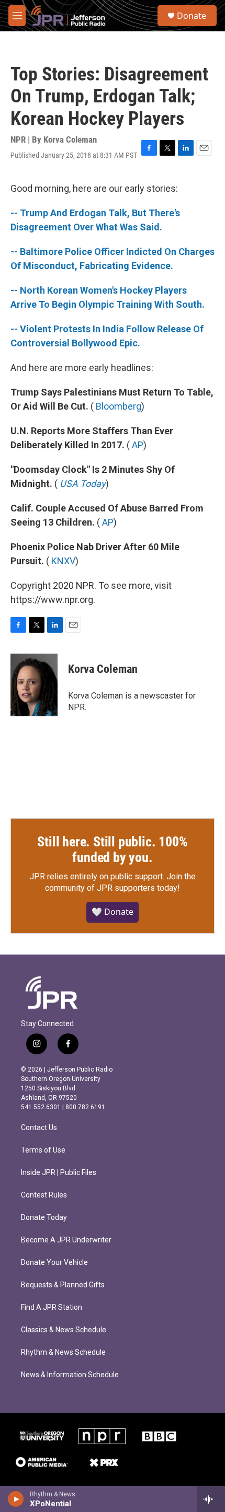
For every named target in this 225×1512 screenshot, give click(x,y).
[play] (15, 1499)
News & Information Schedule (70, 1375)
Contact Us (39, 1128)
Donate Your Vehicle (54, 1262)
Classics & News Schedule (63, 1330)
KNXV (63, 560)
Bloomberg (118, 406)
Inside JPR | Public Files (58, 1173)
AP (137, 444)
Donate (191, 15)
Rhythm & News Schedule (63, 1352)
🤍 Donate (112, 911)
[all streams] (211, 1499)
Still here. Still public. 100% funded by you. (112, 849)
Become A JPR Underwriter (66, 1240)
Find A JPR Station (51, 1307)
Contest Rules (44, 1195)
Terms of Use (43, 1150)
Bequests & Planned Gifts (63, 1285)
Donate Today (44, 1218)
